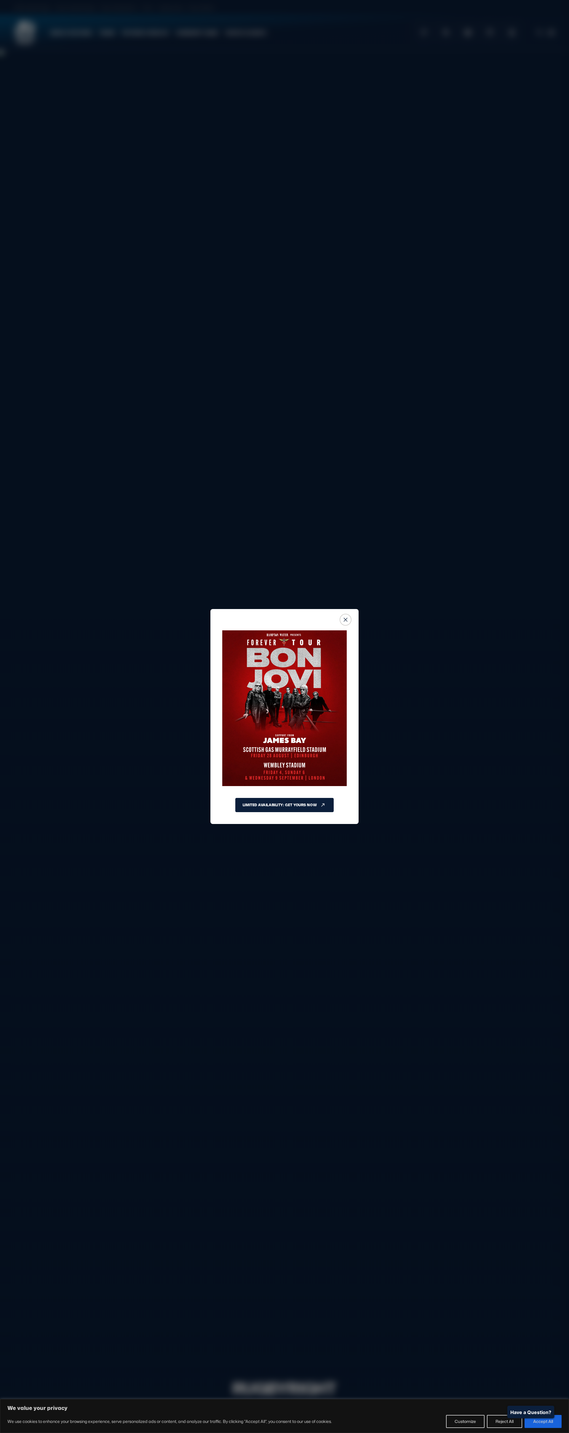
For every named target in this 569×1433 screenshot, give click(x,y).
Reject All (505, 1421)
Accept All (543, 1421)
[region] (284, 1416)
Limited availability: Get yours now (280, 805)
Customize (465, 1421)
